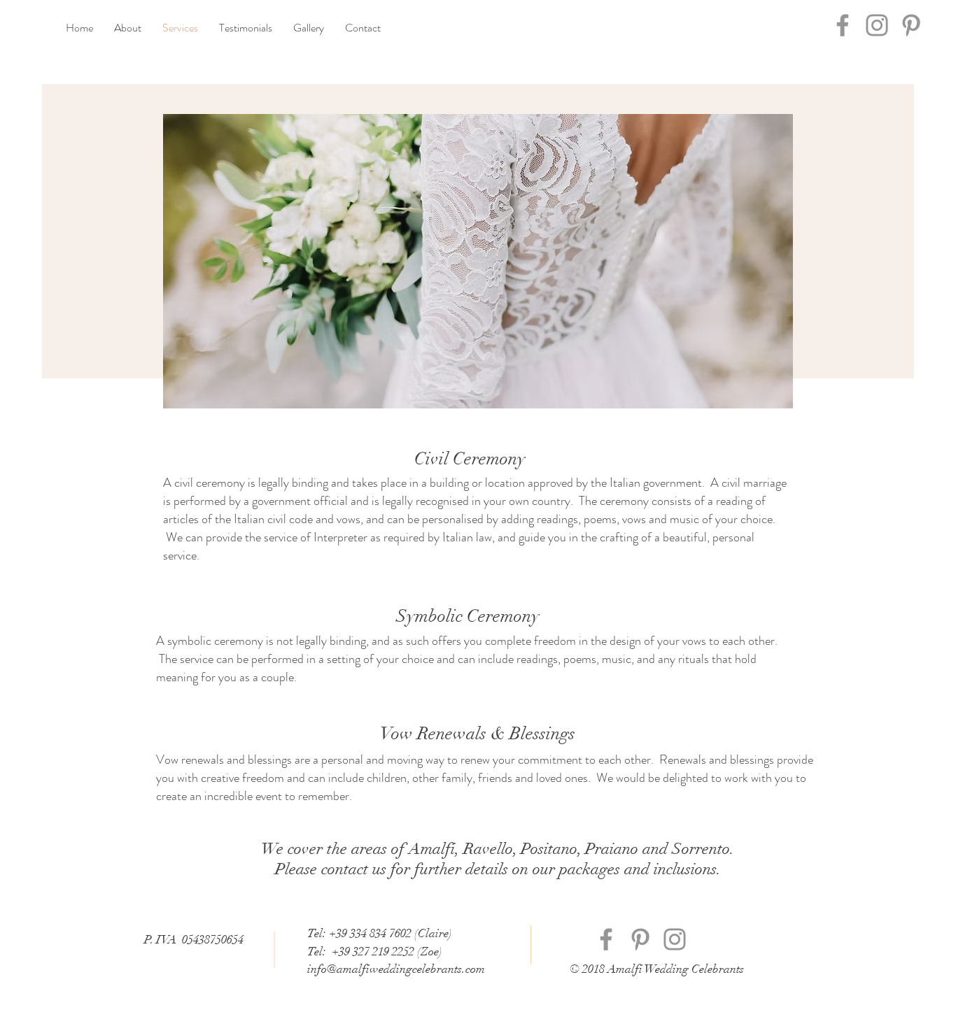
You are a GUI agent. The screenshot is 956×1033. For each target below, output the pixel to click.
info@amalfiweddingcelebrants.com (396, 969)
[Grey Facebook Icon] (842, 25)
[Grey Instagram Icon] (877, 25)
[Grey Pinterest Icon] (911, 25)
